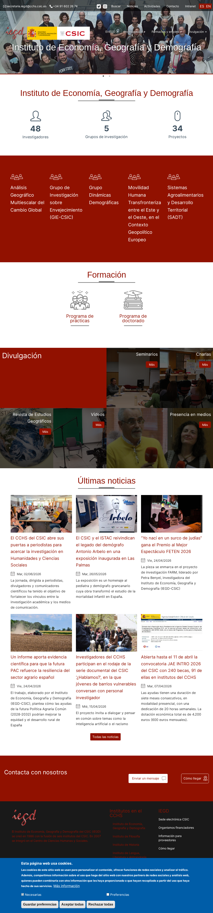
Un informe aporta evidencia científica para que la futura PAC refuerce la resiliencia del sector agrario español (40, 667)
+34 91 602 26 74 (65, 6)
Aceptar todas (72, 904)
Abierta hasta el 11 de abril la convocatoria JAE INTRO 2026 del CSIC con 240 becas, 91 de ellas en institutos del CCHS (171, 667)
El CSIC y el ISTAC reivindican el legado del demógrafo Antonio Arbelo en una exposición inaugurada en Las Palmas (105, 551)
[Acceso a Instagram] (105, 6)
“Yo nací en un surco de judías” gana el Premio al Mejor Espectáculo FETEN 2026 (171, 545)
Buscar (116, 6)
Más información (66, 886)
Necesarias (33, 895)
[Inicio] (48, 33)
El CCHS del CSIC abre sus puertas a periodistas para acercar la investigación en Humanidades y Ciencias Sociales (37, 551)
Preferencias (119, 895)
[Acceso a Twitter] (99, 6)
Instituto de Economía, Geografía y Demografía (129, 826)
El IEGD (110, 31)
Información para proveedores (170, 838)
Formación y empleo (166, 31)
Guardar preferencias (40, 904)
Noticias (132, 6)
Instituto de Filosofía (126, 836)
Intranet (190, 6)
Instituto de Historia (126, 844)
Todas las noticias (105, 737)
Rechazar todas (100, 904)
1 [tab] (103, 76)
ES (202, 6)
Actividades (152, 6)
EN (208, 6)
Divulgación (196, 31)
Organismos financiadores (176, 827)
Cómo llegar (192, 778)
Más (152, 364)
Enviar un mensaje (145, 778)
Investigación (133, 31)
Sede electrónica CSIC (174, 819)
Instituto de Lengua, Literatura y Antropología (129, 855)
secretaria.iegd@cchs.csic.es (26, 6)
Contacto (172, 6)
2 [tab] (110, 76)
